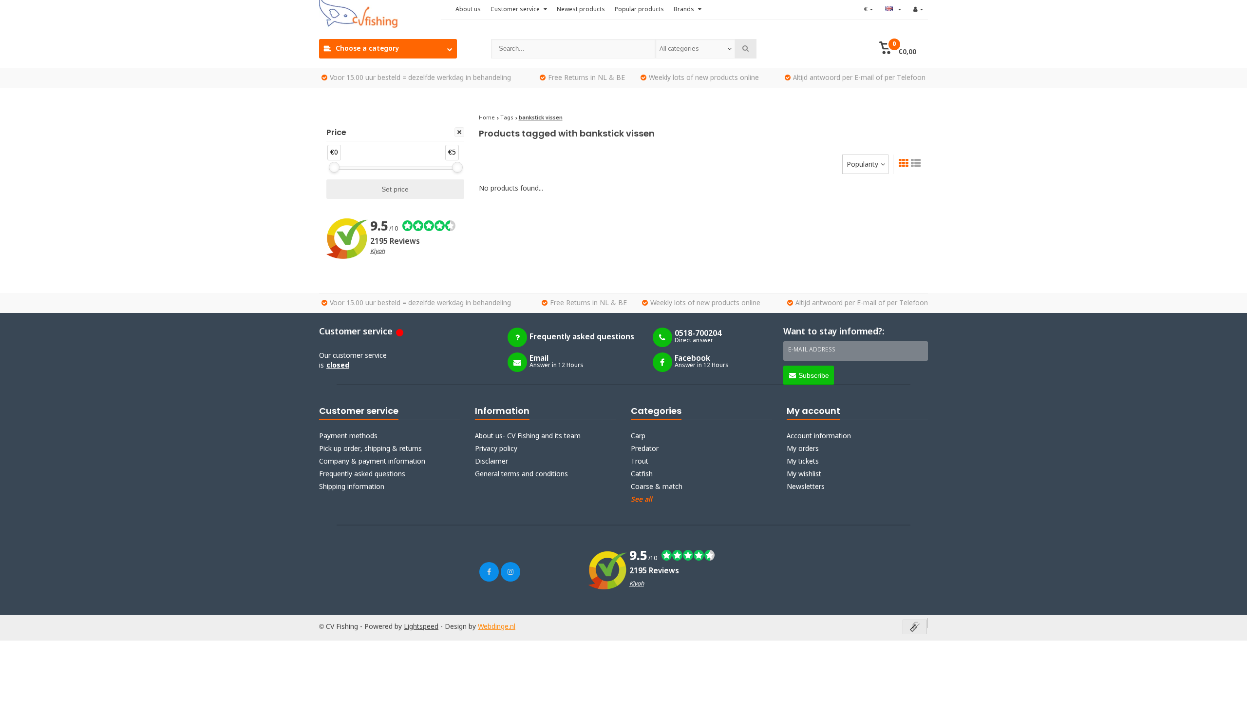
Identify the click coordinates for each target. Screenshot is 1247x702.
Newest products (581, 10)
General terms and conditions (521, 474)
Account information (819, 436)
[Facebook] (489, 572)
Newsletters (806, 487)
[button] (897, 48)
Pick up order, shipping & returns (370, 449)
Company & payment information (372, 461)
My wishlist (804, 474)
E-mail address (811, 350)
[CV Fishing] (380, 14)
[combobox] (695, 48)
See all (641, 499)
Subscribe (813, 375)
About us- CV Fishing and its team (528, 436)
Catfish (642, 474)
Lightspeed (421, 627)
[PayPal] (927, 623)
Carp (638, 436)
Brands (685, 10)
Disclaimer (491, 461)
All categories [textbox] (679, 49)
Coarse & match (656, 487)
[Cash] (915, 628)
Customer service (516, 10)
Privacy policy (496, 449)
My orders (803, 449)
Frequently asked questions (362, 474)
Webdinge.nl (496, 627)
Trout (639, 461)
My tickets (803, 461)
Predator (645, 449)
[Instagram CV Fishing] (510, 572)
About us (468, 10)
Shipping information (351, 487)
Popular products (639, 10)
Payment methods (348, 436)
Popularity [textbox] (862, 164)
